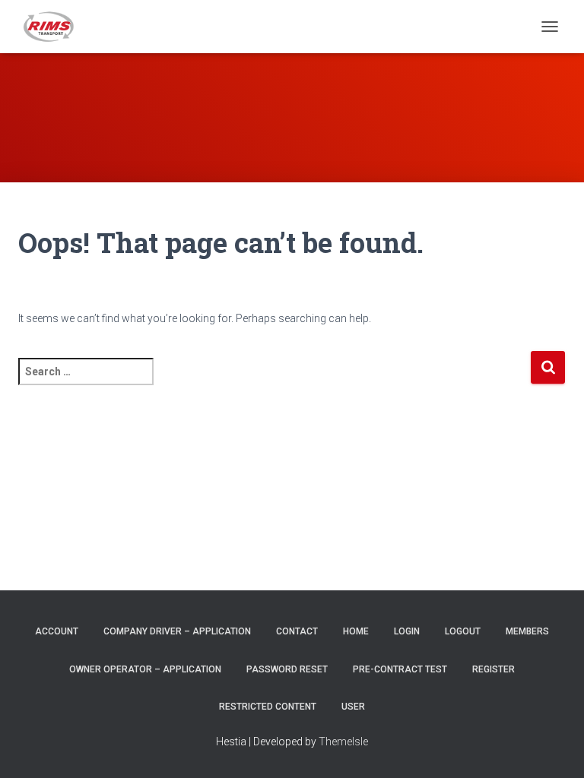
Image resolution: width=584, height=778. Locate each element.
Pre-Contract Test (400, 669)
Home (356, 631)
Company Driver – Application (177, 631)
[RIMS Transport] (55, 27)
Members (527, 631)
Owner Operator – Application (145, 669)
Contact (297, 631)
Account (56, 631)
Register (493, 669)
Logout (463, 631)
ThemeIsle (343, 741)
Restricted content (267, 706)
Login (407, 631)
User (353, 706)
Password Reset (287, 669)
